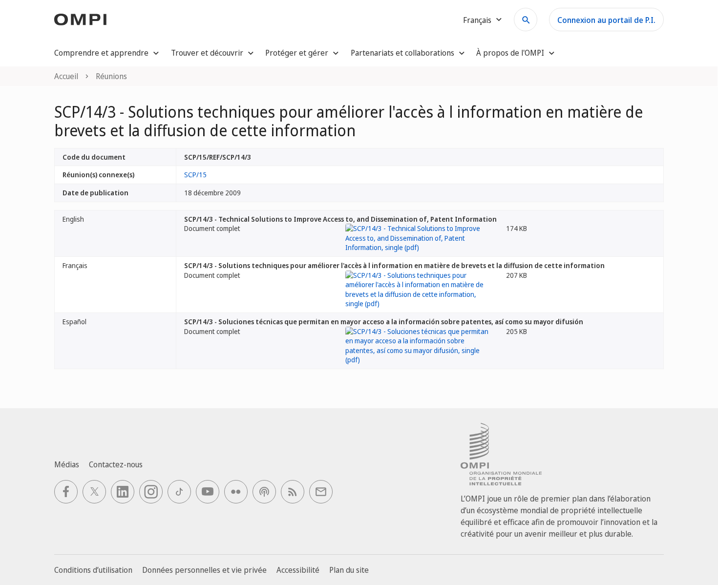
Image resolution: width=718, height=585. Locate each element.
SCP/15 (195, 174)
